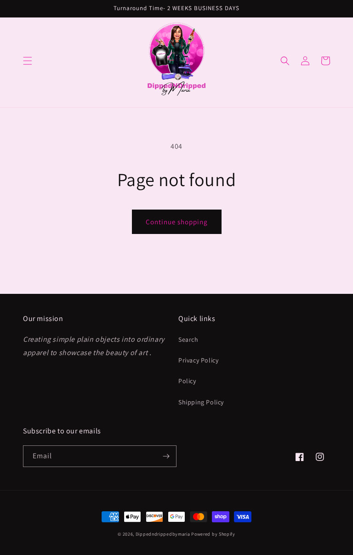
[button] (27, 61)
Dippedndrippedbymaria (163, 534)
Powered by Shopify (213, 534)
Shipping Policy (201, 402)
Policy (187, 381)
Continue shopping (177, 221)
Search (188, 339)
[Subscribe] (166, 456)
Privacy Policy (198, 360)
